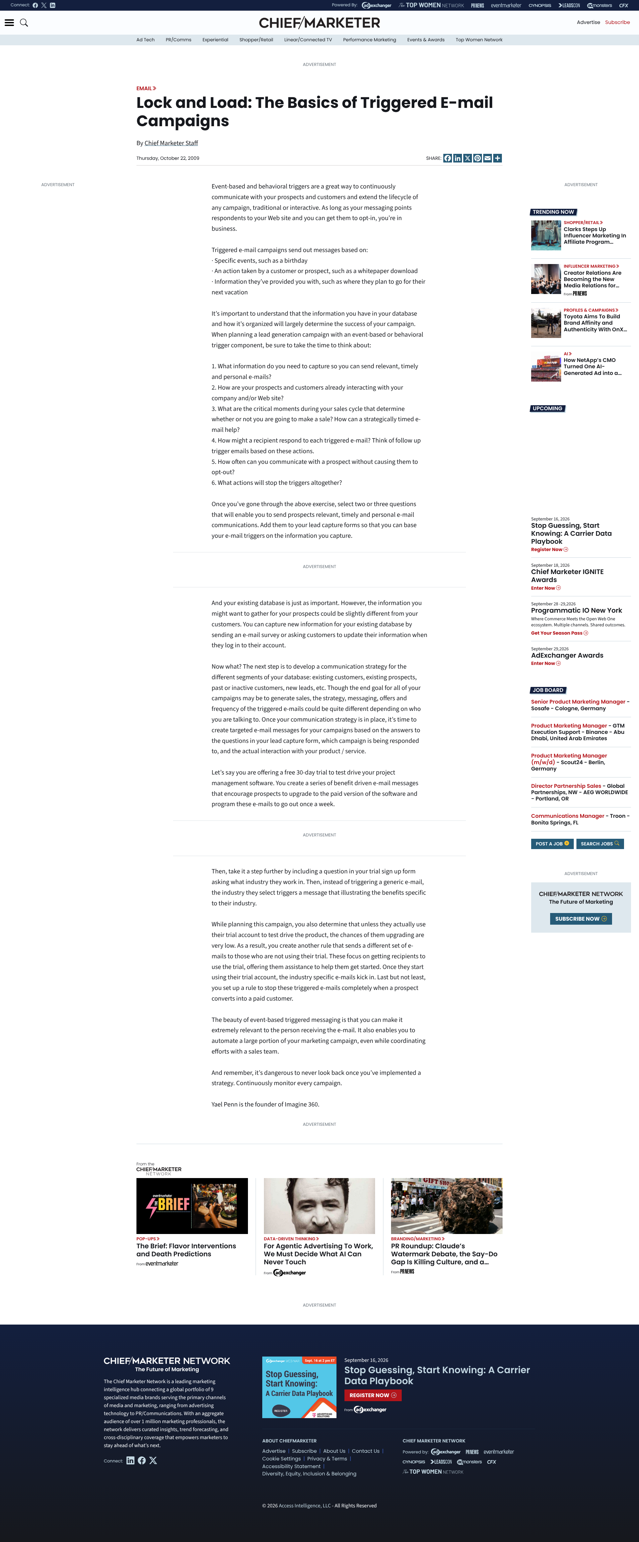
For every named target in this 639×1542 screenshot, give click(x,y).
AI (566, 354)
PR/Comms (178, 40)
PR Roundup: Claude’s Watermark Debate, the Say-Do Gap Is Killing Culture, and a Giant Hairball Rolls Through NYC (446, 1258)
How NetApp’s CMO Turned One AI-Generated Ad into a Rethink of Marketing (592, 369)
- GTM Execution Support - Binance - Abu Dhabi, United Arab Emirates (578, 732)
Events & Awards (426, 40)
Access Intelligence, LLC (305, 1506)
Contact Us (366, 1451)
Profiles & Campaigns (589, 310)
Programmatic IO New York (576, 610)
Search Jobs (597, 843)
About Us (334, 1451)
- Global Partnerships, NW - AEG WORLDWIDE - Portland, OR (579, 792)
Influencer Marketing (589, 266)
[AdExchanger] (376, 5)
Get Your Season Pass (557, 633)
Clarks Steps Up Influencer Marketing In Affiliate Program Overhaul (595, 238)
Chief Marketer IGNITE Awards (567, 575)
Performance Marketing (369, 40)
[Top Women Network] (431, 5)
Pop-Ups (146, 1239)
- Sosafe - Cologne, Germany (580, 705)
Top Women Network (479, 40)
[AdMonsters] (599, 5)
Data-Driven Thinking (290, 1239)
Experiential (215, 40)
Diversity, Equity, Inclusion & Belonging (309, 1473)
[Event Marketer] (506, 5)
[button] (9, 22)
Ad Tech (145, 40)
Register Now (547, 549)
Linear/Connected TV (308, 40)
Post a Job (550, 843)
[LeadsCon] (569, 5)
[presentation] (546, 235)
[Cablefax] (623, 5)
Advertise (588, 22)
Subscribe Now (578, 919)
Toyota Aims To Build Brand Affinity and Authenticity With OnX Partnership (593, 326)
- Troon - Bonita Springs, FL (580, 819)
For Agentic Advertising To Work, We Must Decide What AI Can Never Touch (318, 1254)
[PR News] (477, 5)
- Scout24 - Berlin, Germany (569, 762)
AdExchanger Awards (567, 655)
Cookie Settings (281, 1458)
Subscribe (617, 22)
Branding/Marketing (416, 1239)
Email (144, 88)
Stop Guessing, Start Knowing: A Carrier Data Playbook (571, 533)
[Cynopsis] (540, 5)
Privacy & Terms (327, 1458)
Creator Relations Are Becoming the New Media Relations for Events (592, 282)
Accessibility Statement (291, 1466)
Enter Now (543, 588)
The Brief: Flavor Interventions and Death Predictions (186, 1250)
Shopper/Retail (256, 40)
